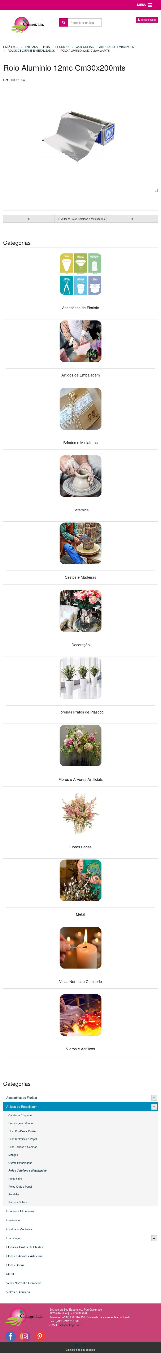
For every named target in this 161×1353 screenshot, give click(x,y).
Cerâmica (13, 1220)
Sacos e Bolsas (17, 1202)
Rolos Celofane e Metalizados (27, 1170)
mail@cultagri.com (69, 1325)
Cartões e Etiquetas (20, 1115)
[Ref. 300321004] (80, 136)
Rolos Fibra (15, 1179)
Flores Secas (15, 1265)
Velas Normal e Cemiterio (23, 1283)
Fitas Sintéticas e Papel (22, 1139)
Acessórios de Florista (21, 1097)
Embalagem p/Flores (20, 1123)
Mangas (13, 1155)
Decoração (13, 1238)
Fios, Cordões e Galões (22, 1131)
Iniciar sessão (148, 19)
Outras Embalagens (20, 1163)
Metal (10, 1274)
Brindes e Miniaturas (20, 1211)
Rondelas (13, 1194)
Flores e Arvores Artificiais (24, 1256)
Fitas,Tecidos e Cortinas (22, 1147)
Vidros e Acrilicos (18, 1292)
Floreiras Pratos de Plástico (25, 1247)
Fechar (83, 1345)
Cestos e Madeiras (19, 1229)
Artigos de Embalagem (22, 1106)
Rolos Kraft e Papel (20, 1186)
